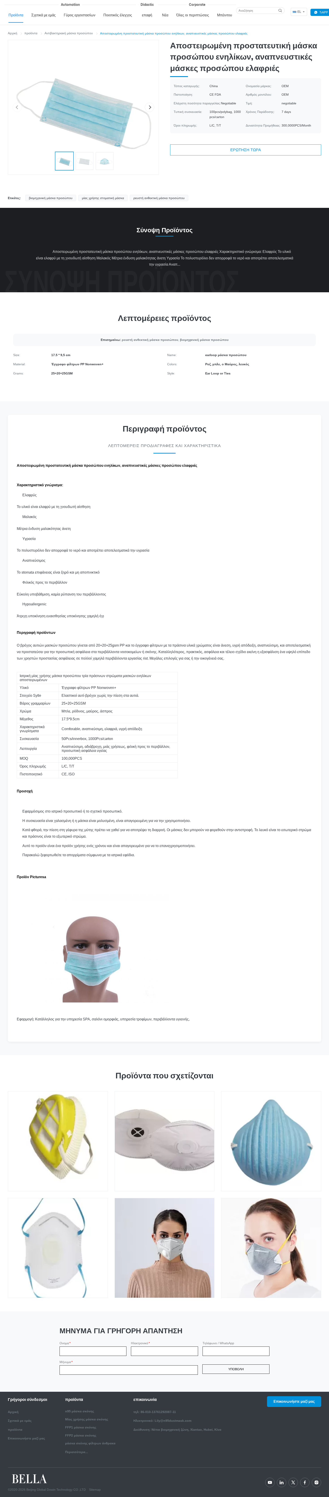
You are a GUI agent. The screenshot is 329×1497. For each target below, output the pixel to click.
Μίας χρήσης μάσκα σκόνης (86, 1419)
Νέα (165, 15)
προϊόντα (30, 33)
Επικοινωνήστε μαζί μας (26, 1438)
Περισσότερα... (76, 1452)
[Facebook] (305, 1482)
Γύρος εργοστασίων (79, 15)
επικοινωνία (145, 1399)
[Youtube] (270, 1482)
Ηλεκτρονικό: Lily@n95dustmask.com (162, 1420)
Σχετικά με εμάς (43, 15)
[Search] (280, 10)
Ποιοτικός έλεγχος (117, 15)
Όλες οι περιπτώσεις (192, 15)
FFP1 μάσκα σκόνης (80, 1427)
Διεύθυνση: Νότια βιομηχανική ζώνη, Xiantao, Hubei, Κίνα (177, 1429)
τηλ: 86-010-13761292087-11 (154, 1412)
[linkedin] (281, 1482)
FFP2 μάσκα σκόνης (80, 1435)
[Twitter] (293, 1482)
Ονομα (65, 1343)
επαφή (147, 15)
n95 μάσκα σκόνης (79, 1411)
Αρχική (12, 33)
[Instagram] (316, 1482)
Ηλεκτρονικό (140, 1343)
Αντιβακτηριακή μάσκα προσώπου (69, 33)
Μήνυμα (66, 1362)
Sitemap (95, 1489)
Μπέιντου (224, 15)
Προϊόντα (16, 15)
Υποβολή (236, 1369)
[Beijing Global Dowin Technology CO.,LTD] (30, 1478)
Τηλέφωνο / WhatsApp (218, 1343)
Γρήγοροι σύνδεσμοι (27, 1399)
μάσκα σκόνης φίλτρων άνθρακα (90, 1443)
